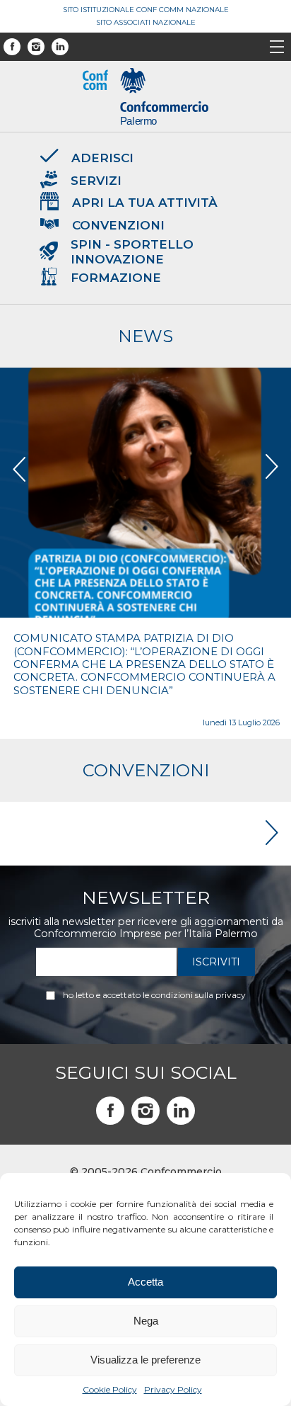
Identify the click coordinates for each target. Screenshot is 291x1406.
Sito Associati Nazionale (146, 22)
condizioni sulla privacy (198, 995)
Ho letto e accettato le (154, 995)
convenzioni (146, 770)
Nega (145, 1321)
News (145, 336)
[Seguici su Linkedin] (60, 46)
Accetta (145, 1282)
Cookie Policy (110, 1389)
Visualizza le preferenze (145, 1360)
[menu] (277, 48)
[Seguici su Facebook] (12, 46)
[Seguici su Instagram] (36, 46)
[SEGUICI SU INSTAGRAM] (145, 1110)
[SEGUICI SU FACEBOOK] (110, 1110)
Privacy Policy (173, 1389)
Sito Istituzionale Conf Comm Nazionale (146, 9)
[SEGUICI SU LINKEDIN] (181, 1110)
